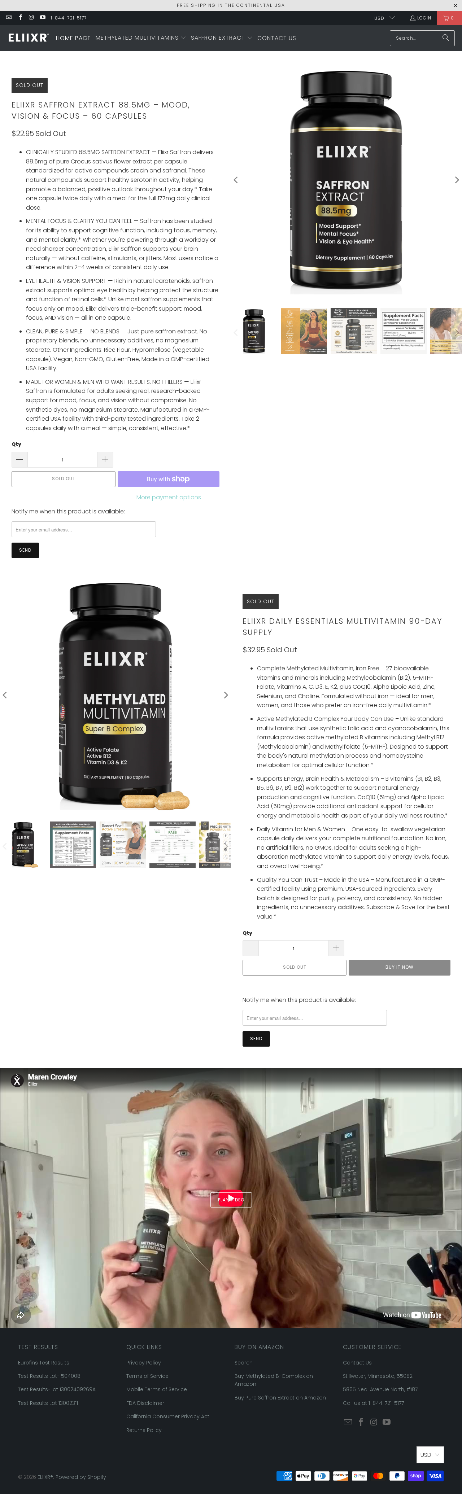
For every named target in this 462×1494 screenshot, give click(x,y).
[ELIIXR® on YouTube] (42, 18)
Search (244, 1362)
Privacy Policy (143, 1362)
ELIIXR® (45, 1477)
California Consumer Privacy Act (167, 1416)
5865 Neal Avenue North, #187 (380, 1389)
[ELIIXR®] (28, 38)
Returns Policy (144, 1430)
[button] (141, 38)
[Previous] (236, 180)
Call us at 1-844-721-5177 (373, 1403)
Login (424, 18)
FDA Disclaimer (145, 1403)
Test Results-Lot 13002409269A (57, 1389)
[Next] (225, 695)
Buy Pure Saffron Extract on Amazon (280, 1397)
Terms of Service (147, 1376)
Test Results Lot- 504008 (49, 1376)
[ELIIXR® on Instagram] (31, 18)
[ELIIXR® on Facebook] (20, 18)
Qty (16, 444)
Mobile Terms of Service (156, 1389)
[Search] (446, 38)
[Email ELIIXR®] (8, 18)
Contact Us (357, 1362)
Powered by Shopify (81, 1477)
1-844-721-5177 (69, 18)
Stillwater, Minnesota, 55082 (378, 1376)
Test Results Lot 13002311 (48, 1403)
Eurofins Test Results (43, 1362)
